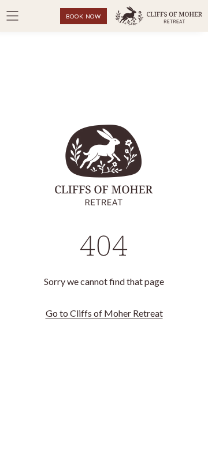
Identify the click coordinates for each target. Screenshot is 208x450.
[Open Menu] (12, 15)
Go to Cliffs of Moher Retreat (104, 313)
